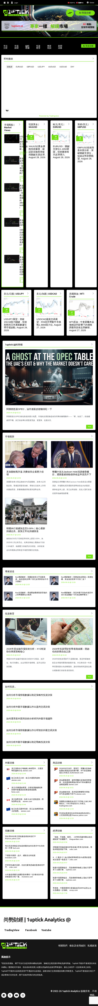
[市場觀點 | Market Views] (20, 124)
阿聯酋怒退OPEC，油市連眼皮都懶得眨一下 (29, 409)
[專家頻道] (92, 571)
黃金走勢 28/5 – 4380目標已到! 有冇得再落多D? (22, 232)
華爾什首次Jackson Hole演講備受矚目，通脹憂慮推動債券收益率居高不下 (71, 473)
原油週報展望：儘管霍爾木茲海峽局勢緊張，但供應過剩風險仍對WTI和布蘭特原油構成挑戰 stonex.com (75, 782)
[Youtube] (16, 995)
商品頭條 (57, 762)
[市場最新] (92, 436)
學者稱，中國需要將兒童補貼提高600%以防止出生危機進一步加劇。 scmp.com (72, 889)
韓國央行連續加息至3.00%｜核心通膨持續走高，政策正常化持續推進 (25, 530)
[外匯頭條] (44, 762)
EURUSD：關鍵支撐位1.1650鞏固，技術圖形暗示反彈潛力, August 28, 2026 (61, 152)
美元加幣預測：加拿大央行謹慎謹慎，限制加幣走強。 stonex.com (27, 800)
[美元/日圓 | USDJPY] (28, 293)
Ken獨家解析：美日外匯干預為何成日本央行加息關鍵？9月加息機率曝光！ (77, 594)
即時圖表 (8, 58)
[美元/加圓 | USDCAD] (61, 293)
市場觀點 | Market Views (9, 127)
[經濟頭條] (92, 830)
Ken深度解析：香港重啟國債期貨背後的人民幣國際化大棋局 (31, 594)
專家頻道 (9, 571)
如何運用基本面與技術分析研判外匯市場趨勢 (29, 718)
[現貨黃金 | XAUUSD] (44, 124)
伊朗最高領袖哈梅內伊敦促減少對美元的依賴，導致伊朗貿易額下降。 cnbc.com (72, 848)
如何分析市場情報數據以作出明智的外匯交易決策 (31, 730)
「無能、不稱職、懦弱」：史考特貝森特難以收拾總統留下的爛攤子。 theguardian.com (72, 838)
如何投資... (10, 686)
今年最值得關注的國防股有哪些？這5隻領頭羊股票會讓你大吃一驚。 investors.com (24, 876)
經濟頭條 (57, 830)
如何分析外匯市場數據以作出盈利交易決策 (28, 707)
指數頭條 (9, 830)
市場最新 (9, 436)
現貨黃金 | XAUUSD (34, 126)
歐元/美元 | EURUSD (58, 126)
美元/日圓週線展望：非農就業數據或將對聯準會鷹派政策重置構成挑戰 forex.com (26, 790)
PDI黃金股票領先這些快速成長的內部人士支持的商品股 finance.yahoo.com (75, 814)
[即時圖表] (93, 58)
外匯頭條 (9, 762)
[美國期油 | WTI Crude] (93, 293)
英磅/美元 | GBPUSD (83, 126)
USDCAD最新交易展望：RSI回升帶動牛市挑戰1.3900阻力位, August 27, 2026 (48, 323)
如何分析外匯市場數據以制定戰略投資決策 (28, 742)
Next (89, 427)
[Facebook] (3, 995)
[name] (16, 13)
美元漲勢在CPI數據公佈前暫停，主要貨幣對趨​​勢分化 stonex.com (27, 769)
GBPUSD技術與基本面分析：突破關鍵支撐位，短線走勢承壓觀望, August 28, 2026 (85, 154)
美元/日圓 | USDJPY (14, 293)
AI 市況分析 (85, 12)
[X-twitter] (10, 995)
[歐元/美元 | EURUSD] (69, 124)
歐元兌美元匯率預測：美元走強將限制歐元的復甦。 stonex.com (27, 810)
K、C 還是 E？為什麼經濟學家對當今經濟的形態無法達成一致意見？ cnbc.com (72, 858)
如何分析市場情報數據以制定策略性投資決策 (29, 695)
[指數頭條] (44, 830)
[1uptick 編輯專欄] (92, 344)
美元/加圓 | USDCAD (46, 293)
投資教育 (9, 613)
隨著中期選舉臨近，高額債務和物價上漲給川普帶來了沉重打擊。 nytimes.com (72, 869)
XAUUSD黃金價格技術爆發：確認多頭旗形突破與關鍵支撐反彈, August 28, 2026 (37, 152)
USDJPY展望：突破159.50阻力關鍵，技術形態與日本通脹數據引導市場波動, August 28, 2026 (16, 324)
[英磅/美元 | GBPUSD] (93, 124)
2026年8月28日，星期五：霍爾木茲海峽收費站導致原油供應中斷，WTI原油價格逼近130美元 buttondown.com (75, 770)
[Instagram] (22, 995)
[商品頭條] (92, 762)
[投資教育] (92, 613)
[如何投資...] (92, 686)
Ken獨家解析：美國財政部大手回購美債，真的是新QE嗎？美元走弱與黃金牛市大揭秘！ (31, 579)
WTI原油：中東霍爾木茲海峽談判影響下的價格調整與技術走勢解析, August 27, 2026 (81, 326)
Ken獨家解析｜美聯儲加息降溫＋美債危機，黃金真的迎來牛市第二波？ (77, 578)
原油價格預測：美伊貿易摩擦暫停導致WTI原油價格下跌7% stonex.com (74, 793)
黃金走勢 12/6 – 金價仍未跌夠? (22, 165)
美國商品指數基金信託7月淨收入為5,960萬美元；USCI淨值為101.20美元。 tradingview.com (75, 803)
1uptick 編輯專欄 (13, 344)
